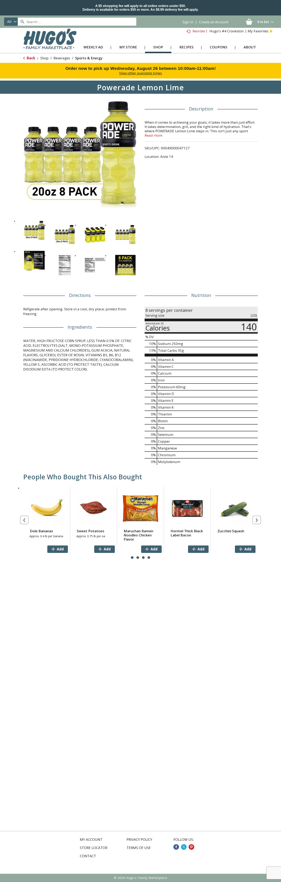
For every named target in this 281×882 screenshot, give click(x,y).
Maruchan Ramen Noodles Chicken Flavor (138, 535)
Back (30, 58)
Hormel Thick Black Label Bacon (187, 533)
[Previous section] (24, 520)
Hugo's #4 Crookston (226, 31)
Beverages (61, 58)
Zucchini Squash (230, 531)
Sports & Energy (88, 58)
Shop (44, 58)
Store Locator (93, 848)
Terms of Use (139, 848)
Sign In (187, 22)
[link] (176, 847)
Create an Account (213, 22)
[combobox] (11, 22)
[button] (34, 230)
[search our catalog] (22, 22)
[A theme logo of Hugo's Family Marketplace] (50, 43)
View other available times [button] (140, 73)
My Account (91, 839)
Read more (153, 135)
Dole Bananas (41, 531)
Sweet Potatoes (90, 531)
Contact (88, 856)
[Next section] (257, 520)
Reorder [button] (199, 31)
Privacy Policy (139, 839)
